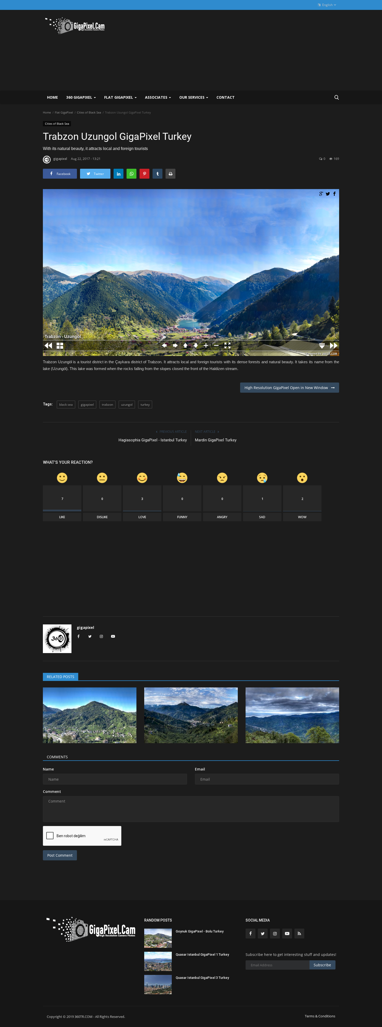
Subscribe (322, 964)
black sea (66, 404)
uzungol (127, 404)
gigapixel (60, 158)
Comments (57, 756)
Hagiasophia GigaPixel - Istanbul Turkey (152, 440)
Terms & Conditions (320, 1016)
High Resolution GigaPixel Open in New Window (288, 387)
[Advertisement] (244, 50)
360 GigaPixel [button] (79, 97)
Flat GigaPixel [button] (119, 97)
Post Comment (60, 855)
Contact (225, 97)
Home (52, 97)
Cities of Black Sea (89, 112)
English (327, 5)
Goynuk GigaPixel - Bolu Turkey (199, 931)
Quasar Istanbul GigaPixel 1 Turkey (202, 954)
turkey (145, 404)
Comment (52, 791)
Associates (156, 97)
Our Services (192, 97)
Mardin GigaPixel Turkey (215, 440)
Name (48, 769)
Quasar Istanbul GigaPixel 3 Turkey (202, 978)
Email (200, 769)
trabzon (107, 404)
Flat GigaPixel (64, 112)
